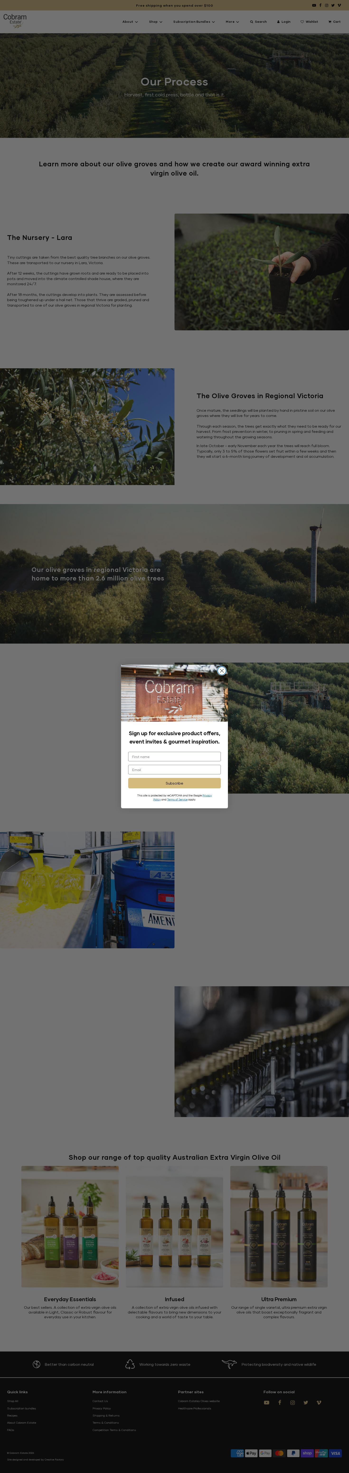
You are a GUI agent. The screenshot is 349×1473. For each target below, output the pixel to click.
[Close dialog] (222, 671)
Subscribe (174, 783)
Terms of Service (177, 799)
